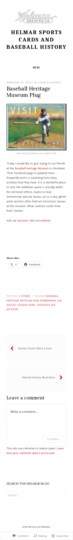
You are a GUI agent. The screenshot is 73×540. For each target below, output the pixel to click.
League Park (26, 305)
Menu (36, 67)
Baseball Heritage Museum (32, 168)
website (45, 220)
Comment (53, 439)
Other (25, 296)
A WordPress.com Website (36, 526)
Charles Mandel (50, 82)
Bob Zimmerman (44, 300)
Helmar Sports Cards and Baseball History (36, 39)
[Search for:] (36, 495)
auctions (23, 220)
